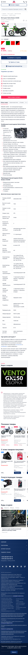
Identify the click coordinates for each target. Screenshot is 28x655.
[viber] (6, 566)
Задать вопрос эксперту (14, 97)
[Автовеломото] (14, 2)
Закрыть (14, 652)
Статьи (17, 507)
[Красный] (13, 43)
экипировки (4, 346)
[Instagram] (13, 566)
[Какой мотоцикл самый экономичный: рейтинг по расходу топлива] (13, 523)
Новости (6, 507)
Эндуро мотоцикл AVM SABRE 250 (6, 436)
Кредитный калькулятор (15, 66)
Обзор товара (4, 102)
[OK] (21, 566)
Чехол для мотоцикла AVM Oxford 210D (7, 462)
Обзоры (12, 507)
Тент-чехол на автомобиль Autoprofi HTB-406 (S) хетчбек (20, 462)
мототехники (19, 344)
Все (2, 507)
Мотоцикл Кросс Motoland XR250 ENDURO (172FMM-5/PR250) (19, 436)
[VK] (17, 566)
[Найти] (25, 9)
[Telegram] (2, 566)
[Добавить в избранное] (23, 20)
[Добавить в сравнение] (25, 20)
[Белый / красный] (3, 43)
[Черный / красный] (18, 43)
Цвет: (4, 39)
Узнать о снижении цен (9, 54)
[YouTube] (10, 566)
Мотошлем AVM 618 (5, 488)
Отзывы (22, 102)
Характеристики (14, 102)
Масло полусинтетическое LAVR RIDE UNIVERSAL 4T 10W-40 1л (20, 489)
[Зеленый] (8, 43)
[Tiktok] (24, 566)
